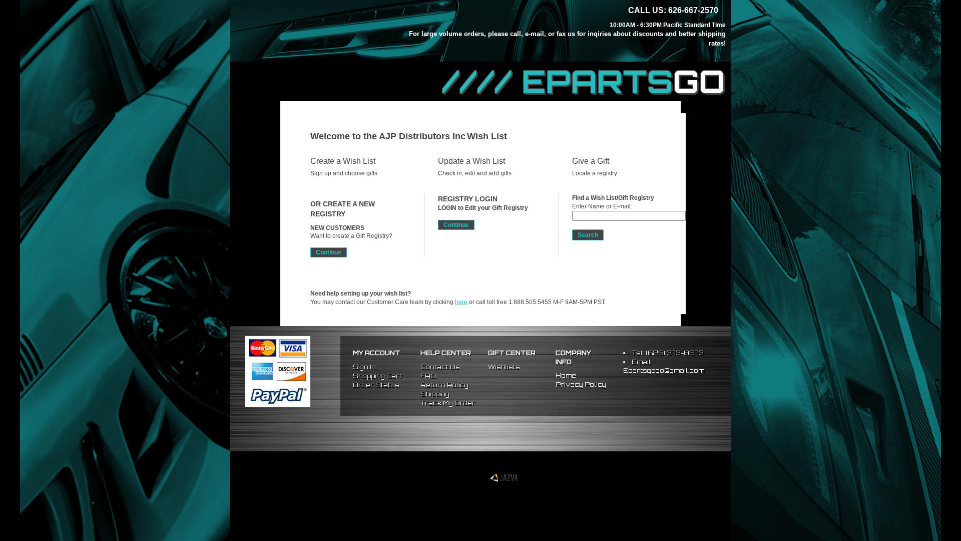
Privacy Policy (581, 384)
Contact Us (440, 367)
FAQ (428, 376)
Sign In (364, 367)
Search (588, 234)
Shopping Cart (377, 376)
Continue (328, 252)
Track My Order (447, 403)
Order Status (376, 385)
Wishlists (504, 367)
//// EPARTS (584, 81)
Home (566, 375)
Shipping (434, 394)
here (461, 302)
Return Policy (444, 385)
